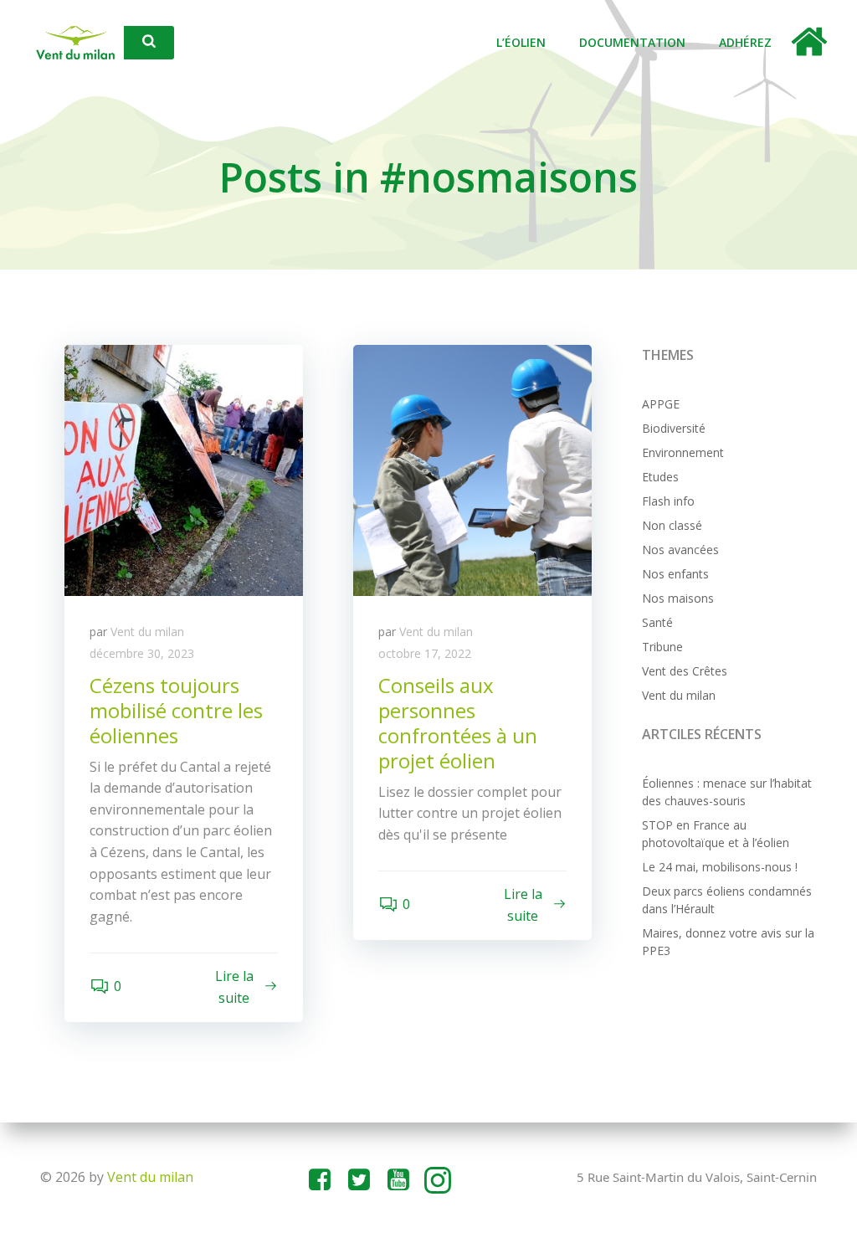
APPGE (661, 404)
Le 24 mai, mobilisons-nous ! (720, 867)
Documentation (632, 42)
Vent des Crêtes (684, 671)
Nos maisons (678, 598)
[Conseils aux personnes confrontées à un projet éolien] (472, 469)
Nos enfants (675, 574)
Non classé (672, 525)
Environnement (683, 452)
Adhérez (745, 42)
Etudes (660, 477)
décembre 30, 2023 (142, 653)
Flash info (668, 501)
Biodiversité (674, 428)
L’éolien (521, 42)
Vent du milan (147, 632)
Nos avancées (680, 549)
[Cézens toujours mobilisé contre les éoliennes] (183, 469)
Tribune (662, 647)
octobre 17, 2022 (424, 653)
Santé (657, 622)
